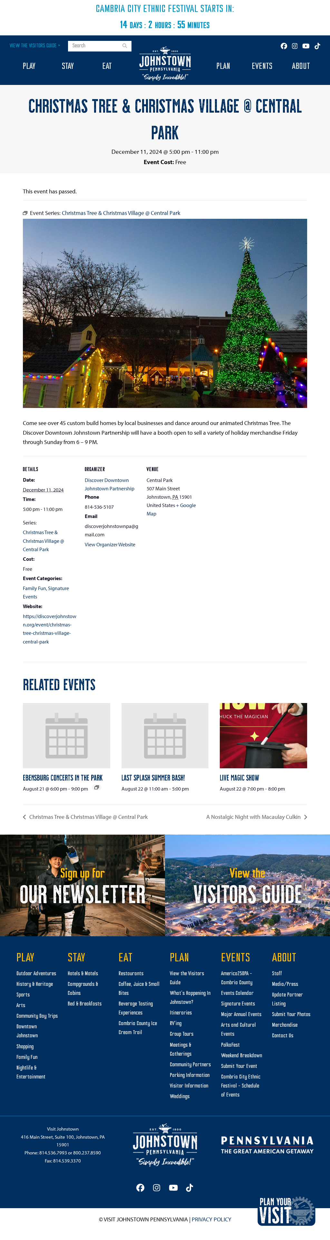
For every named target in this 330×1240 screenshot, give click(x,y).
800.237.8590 (87, 1153)
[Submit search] (124, 46)
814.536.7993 (53, 1153)
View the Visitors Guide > (35, 46)
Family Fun (34, 588)
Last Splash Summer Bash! (153, 777)
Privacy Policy (211, 1219)
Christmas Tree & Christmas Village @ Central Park (43, 540)
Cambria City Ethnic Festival (147, 9)
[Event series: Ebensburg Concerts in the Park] (96, 787)
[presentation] (66, 735)
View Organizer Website (110, 544)
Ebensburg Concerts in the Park (63, 777)
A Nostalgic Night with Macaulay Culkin (254, 816)
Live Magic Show (239, 777)
